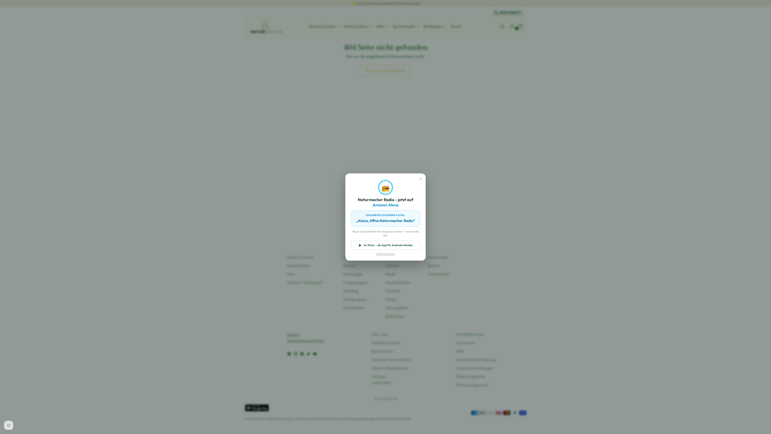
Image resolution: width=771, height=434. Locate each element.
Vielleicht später (385, 253)
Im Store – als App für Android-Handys (388, 245)
